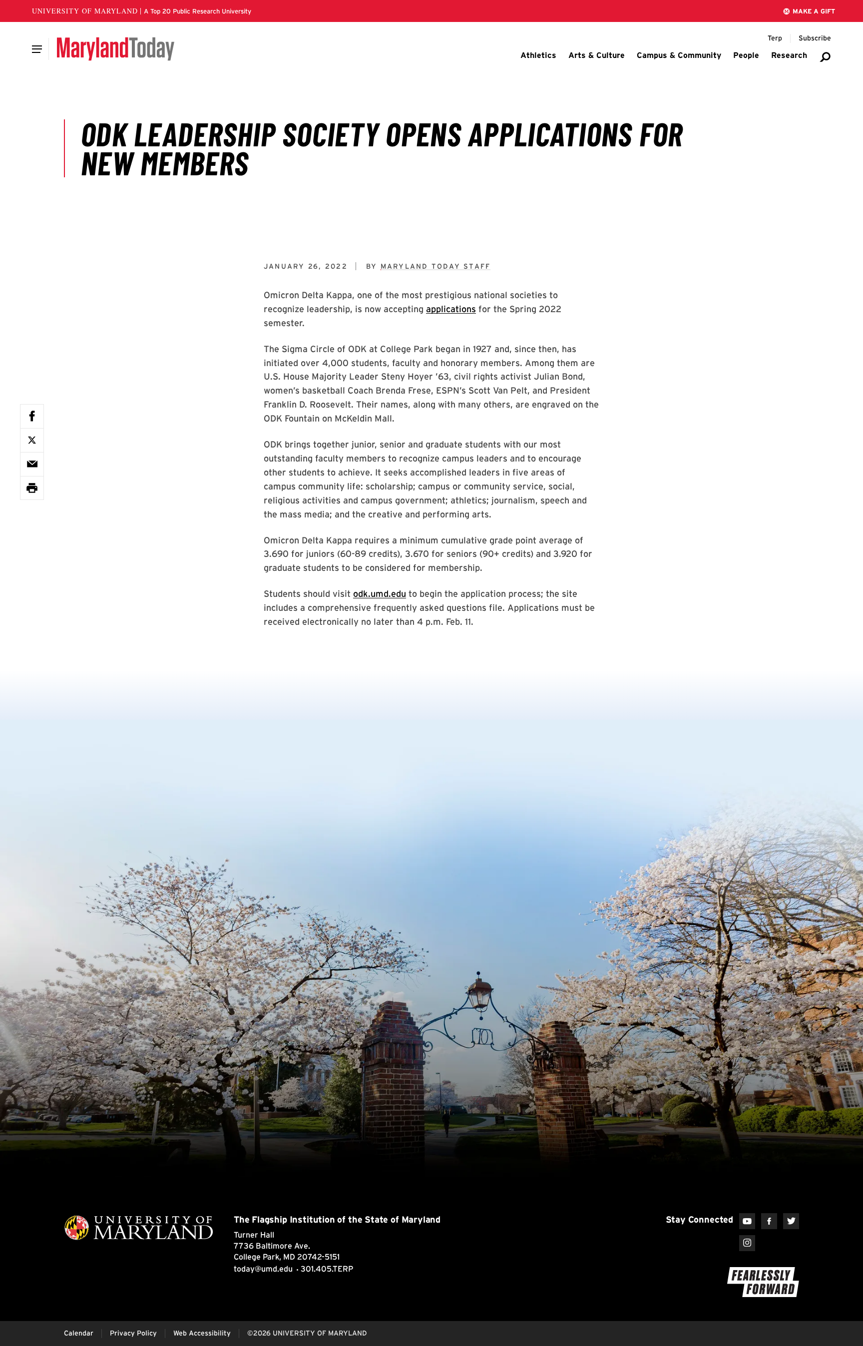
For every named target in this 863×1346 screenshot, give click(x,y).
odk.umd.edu (379, 593)
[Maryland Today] (115, 49)
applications (451, 309)
